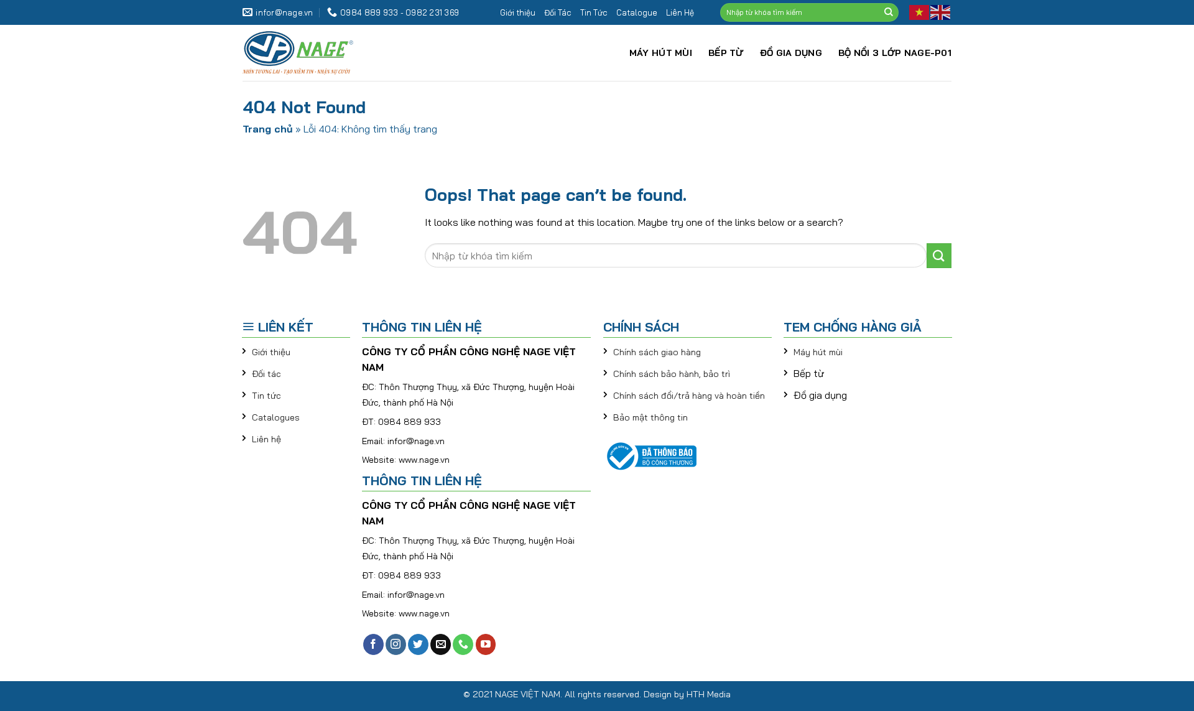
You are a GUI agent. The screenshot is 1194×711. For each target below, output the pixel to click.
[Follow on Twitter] (418, 644)
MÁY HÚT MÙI (660, 52)
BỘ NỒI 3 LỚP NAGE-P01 (894, 52)
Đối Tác (558, 12)
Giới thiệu (517, 12)
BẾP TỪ (726, 52)
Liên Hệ (680, 12)
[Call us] (463, 644)
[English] (940, 11)
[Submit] (888, 12)
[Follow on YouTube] (486, 644)
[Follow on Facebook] (373, 644)
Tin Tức (594, 12)
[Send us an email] (440, 644)
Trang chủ (268, 129)
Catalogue (636, 12)
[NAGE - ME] (326, 53)
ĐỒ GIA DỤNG (791, 52)
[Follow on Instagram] (396, 644)
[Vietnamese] (919, 11)
